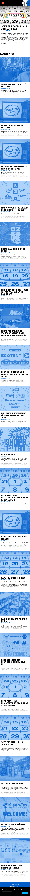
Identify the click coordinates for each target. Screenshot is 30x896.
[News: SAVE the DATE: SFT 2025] (15, 563)
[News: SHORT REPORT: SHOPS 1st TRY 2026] (15, 69)
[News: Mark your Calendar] (15, 480)
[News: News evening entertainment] (15, 151)
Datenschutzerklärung (15, 886)
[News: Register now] (15, 439)
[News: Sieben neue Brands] (15, 398)
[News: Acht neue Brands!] (15, 645)
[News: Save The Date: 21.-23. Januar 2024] (15, 727)
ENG (28, 2)
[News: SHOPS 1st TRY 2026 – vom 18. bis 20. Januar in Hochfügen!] (15, 275)
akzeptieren (25, 892)
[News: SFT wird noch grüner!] (15, 809)
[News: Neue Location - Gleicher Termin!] (15, 522)
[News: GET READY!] (15, 686)
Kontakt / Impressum (15, 884)
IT (28, 3)
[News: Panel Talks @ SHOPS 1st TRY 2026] (15, 110)
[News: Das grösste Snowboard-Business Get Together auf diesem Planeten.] (15, 604)
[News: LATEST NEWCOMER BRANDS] (15, 193)
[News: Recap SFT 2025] (15, 316)
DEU (28, 0)
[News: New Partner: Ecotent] (15, 357)
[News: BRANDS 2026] (15, 234)
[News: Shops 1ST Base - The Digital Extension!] (15, 850)
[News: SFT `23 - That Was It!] (15, 768)
